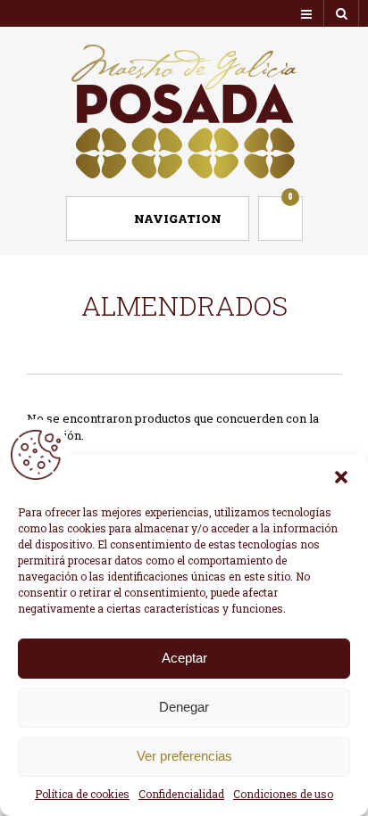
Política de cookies (82, 794)
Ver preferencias (184, 755)
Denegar (184, 706)
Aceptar (184, 657)
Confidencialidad (181, 794)
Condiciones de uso (283, 794)
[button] (341, 477)
